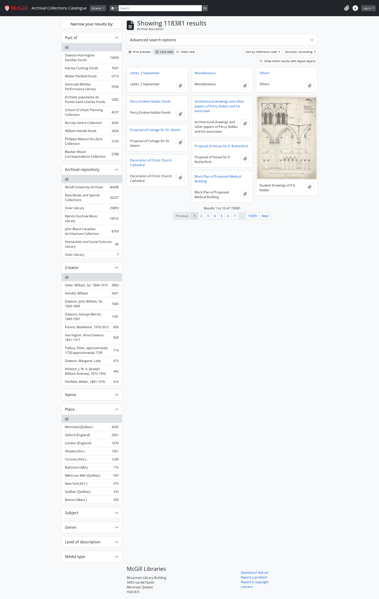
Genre (70, 527)
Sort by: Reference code (262, 52)
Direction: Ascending (299, 52)
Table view (187, 52)
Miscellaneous (205, 73)
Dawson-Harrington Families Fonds (92, 57)
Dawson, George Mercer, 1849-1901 (92, 316)
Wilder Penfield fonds (92, 77)
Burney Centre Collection (92, 124)
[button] (346, 8)
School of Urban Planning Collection (92, 112)
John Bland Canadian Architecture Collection (92, 231)
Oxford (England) (92, 436)
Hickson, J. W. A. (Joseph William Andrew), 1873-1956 (92, 371)
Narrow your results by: (91, 24)
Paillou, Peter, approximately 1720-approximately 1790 (92, 350)
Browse (97, 8)
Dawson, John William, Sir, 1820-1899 (92, 303)
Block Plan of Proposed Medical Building (218, 178)
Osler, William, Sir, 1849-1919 (92, 286)
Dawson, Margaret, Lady (92, 362)
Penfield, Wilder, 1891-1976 (92, 383)
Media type (75, 556)
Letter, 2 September (145, 73)
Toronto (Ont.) (92, 460)
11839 (252, 216)
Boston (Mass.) (92, 501)
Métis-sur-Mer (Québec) (92, 476)
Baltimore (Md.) (92, 468)
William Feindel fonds (92, 132)
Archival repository (82, 169)
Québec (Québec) (92, 492)
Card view (166, 52)
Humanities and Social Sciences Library (92, 244)
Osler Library (92, 209)
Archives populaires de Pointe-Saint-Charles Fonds (92, 99)
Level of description (82, 542)
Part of (71, 37)
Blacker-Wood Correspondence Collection (92, 154)
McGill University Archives (92, 188)
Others (264, 73)
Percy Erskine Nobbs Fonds (150, 101)
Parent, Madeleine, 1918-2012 (92, 328)
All (66, 47)
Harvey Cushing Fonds (92, 69)
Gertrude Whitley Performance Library (92, 86)
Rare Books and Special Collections (92, 197)
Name (70, 394)
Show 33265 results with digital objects (289, 61)
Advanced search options (153, 39)
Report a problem (254, 577)
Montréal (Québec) (92, 428)
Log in (367, 8)
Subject (71, 512)
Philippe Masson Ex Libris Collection (92, 141)
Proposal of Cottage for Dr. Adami (155, 130)
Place (70, 409)
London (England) (92, 444)
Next (265, 216)
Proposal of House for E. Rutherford (221, 146)
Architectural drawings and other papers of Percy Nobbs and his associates (219, 106)
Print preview (141, 52)
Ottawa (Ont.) (92, 452)
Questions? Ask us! (254, 572)
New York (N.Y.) (92, 484)
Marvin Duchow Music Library (92, 218)
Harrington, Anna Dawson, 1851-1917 (92, 337)
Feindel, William (92, 294)
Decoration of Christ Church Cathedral (151, 162)
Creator (72, 267)
